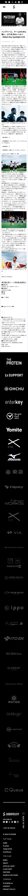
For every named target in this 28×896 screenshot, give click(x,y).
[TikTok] (19, 2)
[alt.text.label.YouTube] (16, 2)
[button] (4, 7)
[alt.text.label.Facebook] (6, 2)
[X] (9, 2)
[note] (22, 2)
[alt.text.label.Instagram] (12, 2)
